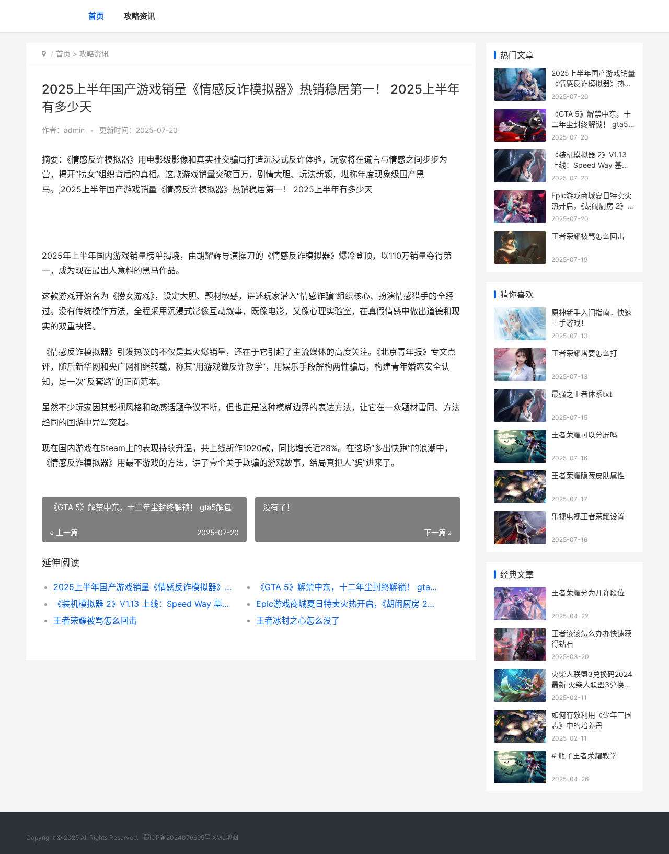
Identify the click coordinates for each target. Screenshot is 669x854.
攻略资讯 (139, 16)
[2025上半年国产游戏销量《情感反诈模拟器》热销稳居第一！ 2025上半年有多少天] (520, 74)
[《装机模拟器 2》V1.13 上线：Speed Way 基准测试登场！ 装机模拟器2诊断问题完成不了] (520, 156)
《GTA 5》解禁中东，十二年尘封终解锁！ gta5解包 (347, 587)
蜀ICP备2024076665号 (177, 837)
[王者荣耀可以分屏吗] (520, 436)
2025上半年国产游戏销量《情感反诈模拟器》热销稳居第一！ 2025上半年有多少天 (144, 587)
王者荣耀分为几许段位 (588, 592)
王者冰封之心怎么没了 (298, 620)
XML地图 (225, 837)
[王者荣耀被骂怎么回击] (520, 237)
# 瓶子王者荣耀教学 (584, 755)
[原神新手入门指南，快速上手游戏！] (520, 313)
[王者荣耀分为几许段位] (520, 594)
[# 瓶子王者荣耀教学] (520, 757)
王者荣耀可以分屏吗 (584, 434)
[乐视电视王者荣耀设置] (520, 517)
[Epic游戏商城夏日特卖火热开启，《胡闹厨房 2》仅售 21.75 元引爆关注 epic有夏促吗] (520, 196)
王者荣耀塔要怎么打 (584, 353)
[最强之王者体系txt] (520, 395)
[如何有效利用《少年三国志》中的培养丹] (520, 716)
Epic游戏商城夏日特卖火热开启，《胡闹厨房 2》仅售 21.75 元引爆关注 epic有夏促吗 (347, 603)
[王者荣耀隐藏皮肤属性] (520, 476)
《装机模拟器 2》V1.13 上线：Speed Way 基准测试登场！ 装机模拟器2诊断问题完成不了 (144, 603)
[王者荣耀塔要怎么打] (520, 354)
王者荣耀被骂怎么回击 (95, 620)
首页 (96, 16)
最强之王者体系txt (581, 393)
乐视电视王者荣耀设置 (588, 516)
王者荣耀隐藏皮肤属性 (588, 475)
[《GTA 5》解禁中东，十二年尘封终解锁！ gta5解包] (520, 115)
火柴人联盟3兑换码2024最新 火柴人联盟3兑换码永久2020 (591, 684)
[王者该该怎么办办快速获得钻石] (520, 634)
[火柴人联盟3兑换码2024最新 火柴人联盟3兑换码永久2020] (520, 675)
